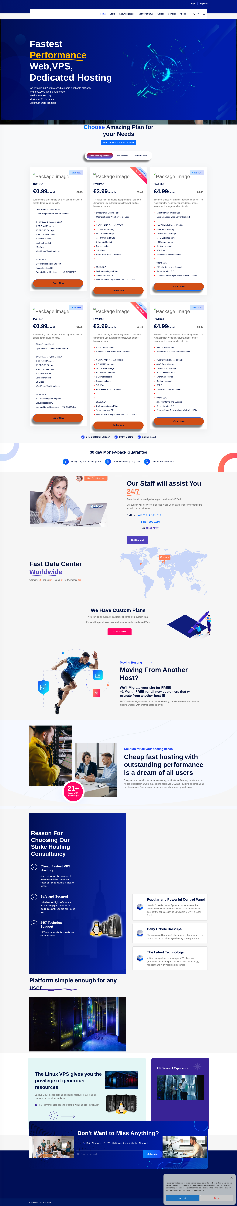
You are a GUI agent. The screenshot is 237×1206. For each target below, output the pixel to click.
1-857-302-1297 (150, 521)
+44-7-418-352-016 (149, 515)
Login (192, 3)
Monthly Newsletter (140, 1143)
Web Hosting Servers (100, 156)
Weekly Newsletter (117, 1143)
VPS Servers (122, 156)
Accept (182, 1198)
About (183, 14)
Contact (172, 14)
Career (160, 14)
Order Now (58, 283)
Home (103, 14)
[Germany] (164, 562)
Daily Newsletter (94, 1143)
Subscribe (152, 1154)
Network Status (146, 14)
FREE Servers (141, 156)
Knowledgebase (126, 14)
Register (203, 3)
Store (112, 14)
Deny (216, 1198)
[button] (231, 1177)
